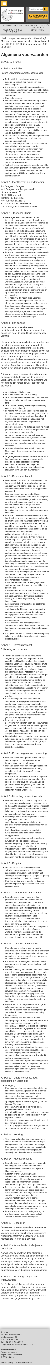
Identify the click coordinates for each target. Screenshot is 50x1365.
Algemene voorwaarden (11, 1355)
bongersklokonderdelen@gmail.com (17, 1344)
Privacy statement (9, 1352)
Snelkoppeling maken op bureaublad (17, 1362)
